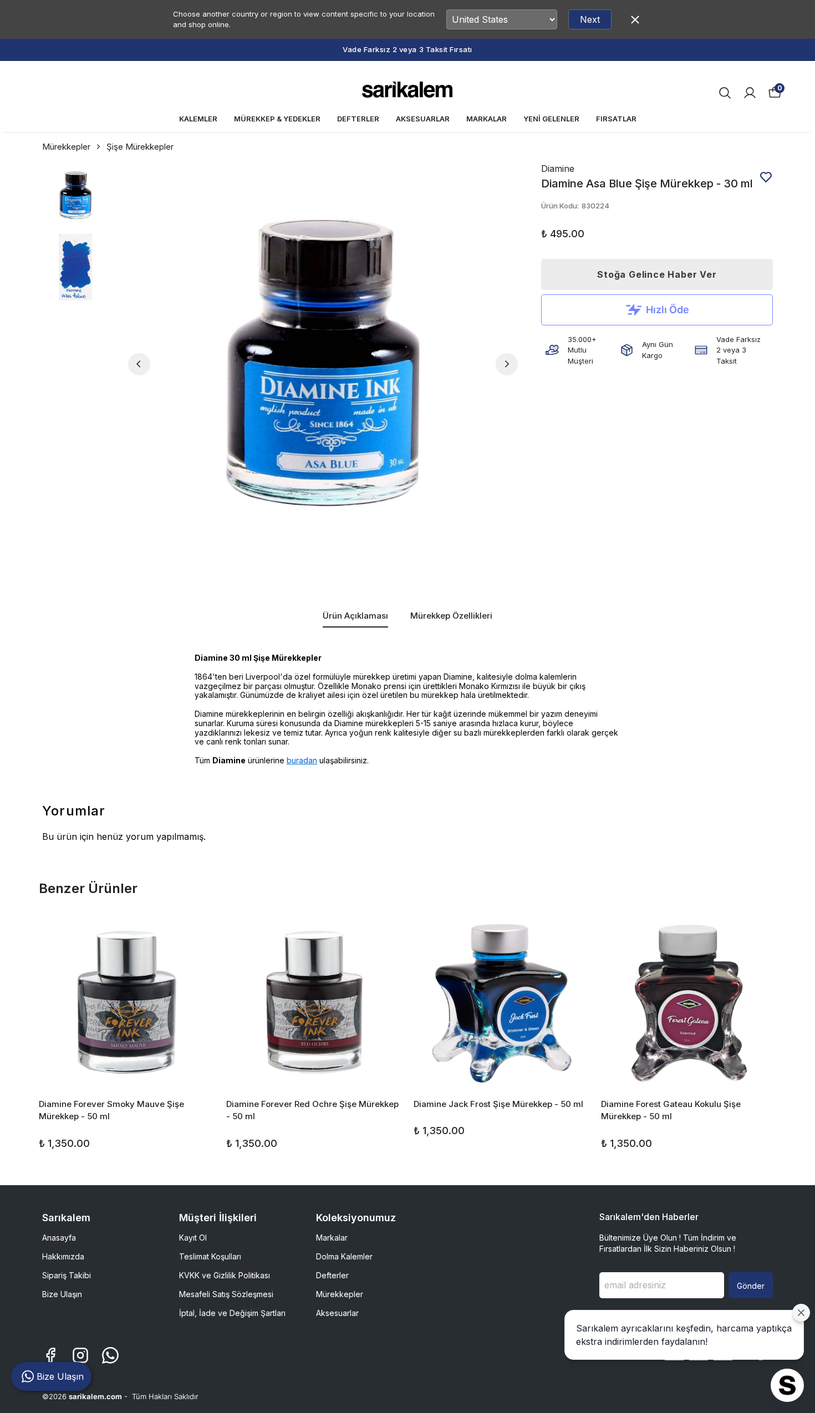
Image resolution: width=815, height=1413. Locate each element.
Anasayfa (59, 1237)
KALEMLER (198, 118)
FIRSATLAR (616, 118)
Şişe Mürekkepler (140, 146)
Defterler (332, 1275)
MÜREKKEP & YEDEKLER (277, 118)
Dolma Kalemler (344, 1256)
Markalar (332, 1237)
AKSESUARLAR (423, 118)
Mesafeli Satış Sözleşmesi (226, 1294)
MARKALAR (486, 118)
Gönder (751, 1285)
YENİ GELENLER (551, 118)
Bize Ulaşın (62, 1294)
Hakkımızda (63, 1256)
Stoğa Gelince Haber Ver (656, 274)
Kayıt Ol (193, 1237)
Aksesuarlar (337, 1313)
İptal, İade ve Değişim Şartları (232, 1313)
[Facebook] (50, 1355)
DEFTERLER (358, 118)
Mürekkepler (66, 146)
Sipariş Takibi (66, 1275)
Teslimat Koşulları (210, 1256)
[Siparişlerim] (750, 93)
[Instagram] (80, 1355)
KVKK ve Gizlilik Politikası (224, 1275)
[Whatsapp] (110, 1355)
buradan (302, 760)
